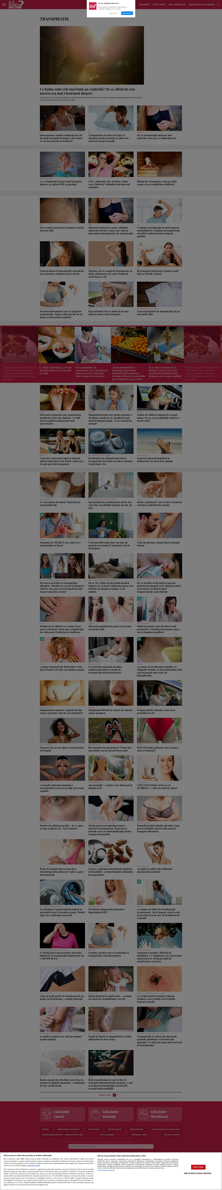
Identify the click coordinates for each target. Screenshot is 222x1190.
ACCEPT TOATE (198, 1167)
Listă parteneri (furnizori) (106, 1170)
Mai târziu (113, 13)
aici (53, 1178)
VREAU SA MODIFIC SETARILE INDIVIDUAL (197, 1173)
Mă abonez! (127, 13)
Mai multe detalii (34, 1165)
